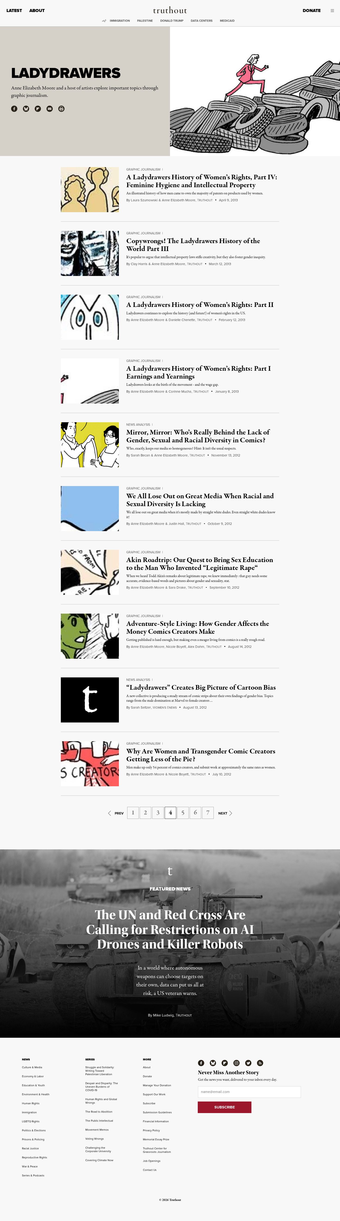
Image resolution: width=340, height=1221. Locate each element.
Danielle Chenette (182, 319)
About (37, 10)
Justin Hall (176, 523)
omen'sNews (165, 708)
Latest (14, 10)
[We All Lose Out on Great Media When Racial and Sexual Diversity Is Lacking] (90, 508)
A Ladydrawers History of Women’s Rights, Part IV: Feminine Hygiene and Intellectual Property (201, 181)
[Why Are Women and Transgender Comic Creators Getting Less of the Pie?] (90, 763)
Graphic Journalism (143, 169)
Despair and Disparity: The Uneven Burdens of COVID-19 (101, 1086)
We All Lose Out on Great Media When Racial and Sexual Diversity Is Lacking (200, 500)
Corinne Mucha (180, 391)
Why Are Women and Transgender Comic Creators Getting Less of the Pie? (200, 756)
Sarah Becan (140, 455)
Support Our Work (154, 1094)
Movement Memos (97, 1130)
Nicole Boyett (176, 646)
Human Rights (31, 1103)
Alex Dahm (196, 646)
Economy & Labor (33, 1076)
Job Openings (152, 1161)
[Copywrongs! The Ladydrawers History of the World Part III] (90, 253)
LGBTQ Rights (31, 1121)
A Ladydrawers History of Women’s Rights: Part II (199, 305)
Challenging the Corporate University (98, 1149)
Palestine (145, 20)
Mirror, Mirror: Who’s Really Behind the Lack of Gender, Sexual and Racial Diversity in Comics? (197, 437)
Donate (312, 10)
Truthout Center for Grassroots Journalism (157, 1150)
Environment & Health (35, 1094)
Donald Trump (171, 20)
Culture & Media (32, 1067)
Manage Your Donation (157, 1085)
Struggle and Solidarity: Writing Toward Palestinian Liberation (99, 1070)
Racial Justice (30, 1148)
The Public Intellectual (99, 1121)
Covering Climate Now (99, 1160)
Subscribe (149, 1103)
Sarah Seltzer (141, 707)
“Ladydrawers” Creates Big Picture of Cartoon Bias (200, 688)
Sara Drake (177, 587)
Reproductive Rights (34, 1157)
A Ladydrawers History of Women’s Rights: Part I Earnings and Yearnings (198, 373)
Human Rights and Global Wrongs (101, 1101)
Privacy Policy (151, 1130)
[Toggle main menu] (330, 10)
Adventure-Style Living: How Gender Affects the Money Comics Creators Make (197, 628)
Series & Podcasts (33, 1175)
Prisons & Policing (33, 1139)
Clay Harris (139, 263)
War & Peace (30, 1166)
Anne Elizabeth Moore (178, 200)
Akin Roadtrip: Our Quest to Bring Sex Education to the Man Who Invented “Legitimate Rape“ (199, 564)
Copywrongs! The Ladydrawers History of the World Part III (193, 245)
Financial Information (156, 1121)
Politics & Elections (34, 1130)
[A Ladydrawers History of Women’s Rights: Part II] (90, 317)
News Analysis (138, 424)
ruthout (205, 200)
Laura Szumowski (144, 200)
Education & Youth (33, 1085)
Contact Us (150, 1170)
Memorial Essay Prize (156, 1139)
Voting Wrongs (94, 1139)
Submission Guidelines (157, 1112)
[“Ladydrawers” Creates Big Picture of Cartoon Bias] (90, 699)
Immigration (120, 20)
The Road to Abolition (98, 1112)
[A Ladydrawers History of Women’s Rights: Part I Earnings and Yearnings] (90, 381)
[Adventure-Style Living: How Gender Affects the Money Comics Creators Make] (90, 636)
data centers (202, 20)
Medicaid (227, 20)
